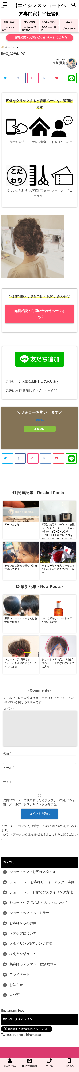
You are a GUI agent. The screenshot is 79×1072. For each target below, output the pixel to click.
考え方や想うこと (22, 954)
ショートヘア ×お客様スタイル (32, 872)
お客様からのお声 (22, 923)
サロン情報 (29, 22)
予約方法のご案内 (48, 28)
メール (8, 767)
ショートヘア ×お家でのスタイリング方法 (41, 892)
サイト (7, 781)
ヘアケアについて (22, 933)
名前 (7, 753)
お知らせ (16, 985)
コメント (9, 708)
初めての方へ (10, 22)
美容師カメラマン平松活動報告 (33, 964)
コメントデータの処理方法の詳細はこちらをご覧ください (39, 834)
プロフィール (69, 29)
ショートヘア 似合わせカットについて (38, 902)
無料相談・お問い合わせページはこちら (40, 37)
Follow (39, 420)
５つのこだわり (49, 22)
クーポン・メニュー (9, 28)
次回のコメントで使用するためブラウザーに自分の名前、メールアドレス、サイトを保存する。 (38, 802)
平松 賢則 (59, 63)
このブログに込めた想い (29, 28)
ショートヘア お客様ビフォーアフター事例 (41, 882)
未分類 (14, 995)
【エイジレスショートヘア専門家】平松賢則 (39, 9)
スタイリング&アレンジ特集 (30, 943)
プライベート (19, 974)
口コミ (69, 22)
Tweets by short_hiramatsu (21, 1034)
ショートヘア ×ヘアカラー (29, 913)
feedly (41, 429)
